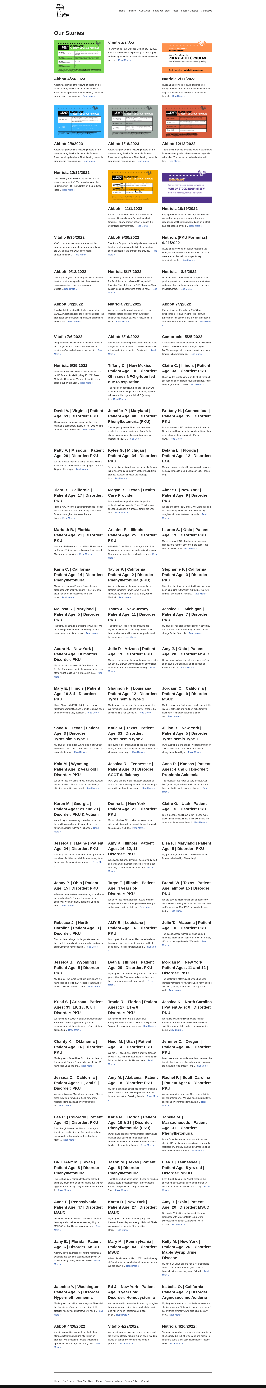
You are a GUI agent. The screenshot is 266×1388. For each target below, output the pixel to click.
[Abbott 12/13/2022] (187, 121)
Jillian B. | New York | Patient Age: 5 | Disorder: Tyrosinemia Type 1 (185, 733)
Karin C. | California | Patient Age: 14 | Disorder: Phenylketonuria (78, 574)
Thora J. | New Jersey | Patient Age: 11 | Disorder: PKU (132, 614)
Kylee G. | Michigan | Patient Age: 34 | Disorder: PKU (132, 455)
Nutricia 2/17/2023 (178, 79)
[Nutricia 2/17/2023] (187, 56)
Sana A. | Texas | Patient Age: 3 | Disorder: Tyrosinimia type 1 (76, 733)
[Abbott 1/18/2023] (133, 121)
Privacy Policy (132, 1381)
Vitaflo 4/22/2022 (123, 1326)
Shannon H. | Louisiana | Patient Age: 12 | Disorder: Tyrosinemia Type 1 (132, 693)
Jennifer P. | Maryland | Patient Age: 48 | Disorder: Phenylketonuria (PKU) (132, 416)
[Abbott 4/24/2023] (79, 56)
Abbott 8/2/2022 (68, 304)
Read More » (89, 96)
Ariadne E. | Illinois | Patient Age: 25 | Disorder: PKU (132, 535)
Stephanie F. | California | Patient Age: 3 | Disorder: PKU (185, 574)
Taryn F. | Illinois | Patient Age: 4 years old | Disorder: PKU (131, 888)
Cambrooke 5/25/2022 (182, 337)
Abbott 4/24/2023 (69, 79)
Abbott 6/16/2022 (123, 337)
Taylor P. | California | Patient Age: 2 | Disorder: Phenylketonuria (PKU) (131, 574)
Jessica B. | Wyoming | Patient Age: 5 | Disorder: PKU (77, 967)
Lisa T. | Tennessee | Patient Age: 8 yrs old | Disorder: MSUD (183, 1167)
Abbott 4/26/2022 (69, 1326)
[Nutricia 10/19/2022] (187, 186)
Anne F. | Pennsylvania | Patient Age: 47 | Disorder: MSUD (78, 1207)
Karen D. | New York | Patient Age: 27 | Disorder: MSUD (132, 1207)
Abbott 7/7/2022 (176, 304)
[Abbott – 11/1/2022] (133, 186)
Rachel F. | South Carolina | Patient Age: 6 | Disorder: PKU (186, 1082)
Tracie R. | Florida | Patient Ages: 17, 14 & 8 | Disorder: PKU (132, 1007)
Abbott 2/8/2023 (68, 144)
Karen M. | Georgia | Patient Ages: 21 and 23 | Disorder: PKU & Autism (77, 809)
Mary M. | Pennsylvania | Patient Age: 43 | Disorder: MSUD (132, 1246)
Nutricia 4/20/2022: (179, 1326)
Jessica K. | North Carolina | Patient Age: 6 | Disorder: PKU (187, 1007)
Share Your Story (161, 11)
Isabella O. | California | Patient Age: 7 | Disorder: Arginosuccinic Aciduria (185, 1292)
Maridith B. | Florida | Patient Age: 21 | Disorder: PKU (78, 535)
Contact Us (206, 11)
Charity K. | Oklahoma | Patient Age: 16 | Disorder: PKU (78, 1046)
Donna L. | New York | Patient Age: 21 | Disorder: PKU (132, 809)
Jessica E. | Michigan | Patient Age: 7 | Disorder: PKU (185, 614)
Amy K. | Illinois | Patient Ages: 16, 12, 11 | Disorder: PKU (131, 848)
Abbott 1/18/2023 (123, 144)
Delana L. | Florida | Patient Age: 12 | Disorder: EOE (186, 455)
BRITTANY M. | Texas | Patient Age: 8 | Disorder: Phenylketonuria (77, 1167)
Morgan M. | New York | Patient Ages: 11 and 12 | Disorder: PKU (185, 967)
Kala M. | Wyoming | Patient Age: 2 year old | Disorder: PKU (76, 769)
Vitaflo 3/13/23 (121, 43)
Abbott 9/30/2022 (123, 237)
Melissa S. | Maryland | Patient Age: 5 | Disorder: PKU (77, 614)
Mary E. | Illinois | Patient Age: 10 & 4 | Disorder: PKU (77, 693)
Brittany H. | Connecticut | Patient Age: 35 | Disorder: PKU (186, 416)
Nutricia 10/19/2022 (180, 208)
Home (122, 11)
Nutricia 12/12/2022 (72, 172)
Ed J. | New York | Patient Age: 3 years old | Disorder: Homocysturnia (131, 1292)
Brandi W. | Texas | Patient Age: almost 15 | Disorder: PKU (186, 888)
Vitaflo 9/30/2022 (69, 237)
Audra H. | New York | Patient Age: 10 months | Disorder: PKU (76, 654)
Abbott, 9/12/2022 (70, 271)
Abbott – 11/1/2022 (125, 208)
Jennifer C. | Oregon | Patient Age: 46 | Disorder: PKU (186, 1046)
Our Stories (144, 11)
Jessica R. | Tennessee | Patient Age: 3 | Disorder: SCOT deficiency (131, 769)
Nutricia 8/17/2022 (124, 271)
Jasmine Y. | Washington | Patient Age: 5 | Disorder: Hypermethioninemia (78, 1292)
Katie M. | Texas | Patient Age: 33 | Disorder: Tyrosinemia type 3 (131, 733)
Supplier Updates (189, 11)
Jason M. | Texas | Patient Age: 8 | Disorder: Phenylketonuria (131, 1167)
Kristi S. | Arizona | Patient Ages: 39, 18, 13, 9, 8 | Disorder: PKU (78, 1007)
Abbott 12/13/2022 (178, 144)
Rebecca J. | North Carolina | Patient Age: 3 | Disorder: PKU (77, 928)
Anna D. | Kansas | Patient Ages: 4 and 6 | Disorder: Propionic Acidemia (186, 769)
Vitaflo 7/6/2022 (68, 337)
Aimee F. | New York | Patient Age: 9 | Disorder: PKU (185, 495)
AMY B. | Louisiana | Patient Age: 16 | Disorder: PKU (132, 928)
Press (175, 11)
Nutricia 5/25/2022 (70, 365)
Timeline (132, 11)
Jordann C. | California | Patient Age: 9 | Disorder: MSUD (185, 693)
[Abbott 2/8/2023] (79, 121)
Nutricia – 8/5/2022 (179, 271)
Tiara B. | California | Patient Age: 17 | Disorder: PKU (78, 495)
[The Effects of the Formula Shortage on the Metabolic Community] (62, 10)
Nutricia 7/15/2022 (124, 304)
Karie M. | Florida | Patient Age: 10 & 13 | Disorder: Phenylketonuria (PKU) (132, 1122)
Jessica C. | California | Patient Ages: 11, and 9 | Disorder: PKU (76, 1082)
